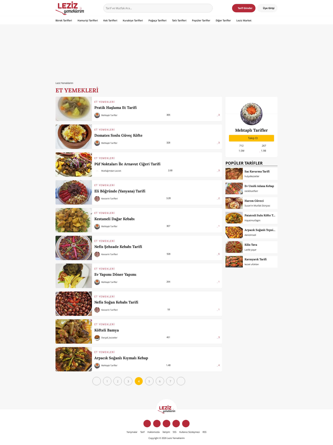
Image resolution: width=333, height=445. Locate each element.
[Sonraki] (181, 381)
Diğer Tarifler (223, 20)
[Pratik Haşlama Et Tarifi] (74, 109)
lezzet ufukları (252, 264)
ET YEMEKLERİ (104, 101)
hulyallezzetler (252, 176)
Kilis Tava (251, 244)
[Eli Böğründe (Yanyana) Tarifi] (74, 192)
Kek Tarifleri (110, 20)
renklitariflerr (251, 191)
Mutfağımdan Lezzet (111, 170)
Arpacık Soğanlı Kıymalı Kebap (121, 358)
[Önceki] (96, 381)
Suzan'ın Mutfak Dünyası (257, 205)
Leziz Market (243, 20)
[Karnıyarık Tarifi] (234, 262)
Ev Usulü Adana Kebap (259, 186)
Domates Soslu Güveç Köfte (118, 135)
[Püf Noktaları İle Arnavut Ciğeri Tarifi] (74, 164)
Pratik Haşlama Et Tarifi (115, 107)
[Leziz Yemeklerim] (70, 8)
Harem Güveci (254, 200)
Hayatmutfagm (252, 220)
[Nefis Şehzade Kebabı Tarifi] (74, 248)
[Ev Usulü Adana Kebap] (234, 188)
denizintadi (250, 234)
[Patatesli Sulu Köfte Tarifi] (234, 217)
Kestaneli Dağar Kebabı (114, 219)
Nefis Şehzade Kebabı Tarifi (118, 246)
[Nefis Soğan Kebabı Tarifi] (74, 304)
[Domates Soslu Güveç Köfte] (74, 136)
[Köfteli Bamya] (74, 331)
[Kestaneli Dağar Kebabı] (74, 220)
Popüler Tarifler (201, 20)
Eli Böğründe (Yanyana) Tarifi (119, 191)
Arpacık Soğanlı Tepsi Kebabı (264, 230)
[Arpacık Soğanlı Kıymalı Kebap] (74, 359)
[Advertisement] (166, 52)
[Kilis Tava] (234, 247)
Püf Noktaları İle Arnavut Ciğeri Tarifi (127, 164)
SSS (174, 432)
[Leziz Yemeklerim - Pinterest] (186, 423)
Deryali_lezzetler (109, 337)
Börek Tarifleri (64, 20)
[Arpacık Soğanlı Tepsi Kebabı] (234, 232)
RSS (204, 432)
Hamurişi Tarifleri (88, 20)
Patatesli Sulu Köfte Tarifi (262, 215)
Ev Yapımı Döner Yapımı (115, 274)
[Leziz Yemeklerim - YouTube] (176, 423)
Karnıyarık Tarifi (256, 259)
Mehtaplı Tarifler (109, 115)
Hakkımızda (153, 432)
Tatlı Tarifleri (179, 20)
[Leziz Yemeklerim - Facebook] (147, 423)
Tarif (142, 432)
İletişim (166, 432)
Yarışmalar (132, 432)
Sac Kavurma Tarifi (257, 171)
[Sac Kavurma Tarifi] (234, 174)
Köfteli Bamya (106, 330)
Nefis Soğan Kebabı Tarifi (116, 302)
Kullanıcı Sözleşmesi (189, 432)
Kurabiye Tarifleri (133, 20)
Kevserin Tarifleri (109, 198)
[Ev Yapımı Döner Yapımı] (74, 276)
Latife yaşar (250, 249)
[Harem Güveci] (234, 203)
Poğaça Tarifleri (157, 20)
